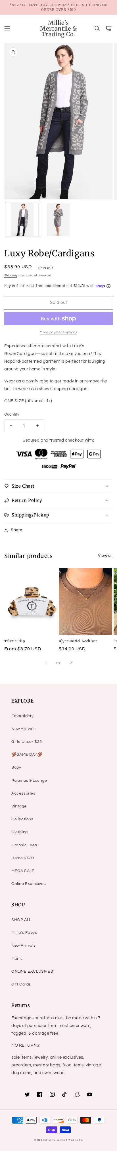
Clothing (19, 832)
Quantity (11, 414)
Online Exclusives (28, 884)
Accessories (23, 793)
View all (105, 556)
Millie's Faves (24, 933)
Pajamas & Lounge (29, 781)
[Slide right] (71, 663)
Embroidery (22, 716)
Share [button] (16, 530)
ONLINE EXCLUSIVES (32, 972)
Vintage (18, 806)
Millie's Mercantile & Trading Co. (63, 1140)
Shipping (10, 275)
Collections (22, 819)
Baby (16, 767)
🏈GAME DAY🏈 (26, 755)
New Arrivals (23, 729)
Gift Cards (21, 984)
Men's (17, 959)
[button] (7, 28)
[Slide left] (46, 663)
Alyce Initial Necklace (78, 641)
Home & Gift (22, 858)
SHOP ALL (21, 920)
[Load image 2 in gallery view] (58, 219)
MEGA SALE (22, 871)
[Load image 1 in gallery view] (22, 219)
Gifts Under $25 (26, 742)
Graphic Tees (24, 845)
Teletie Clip (14, 641)
